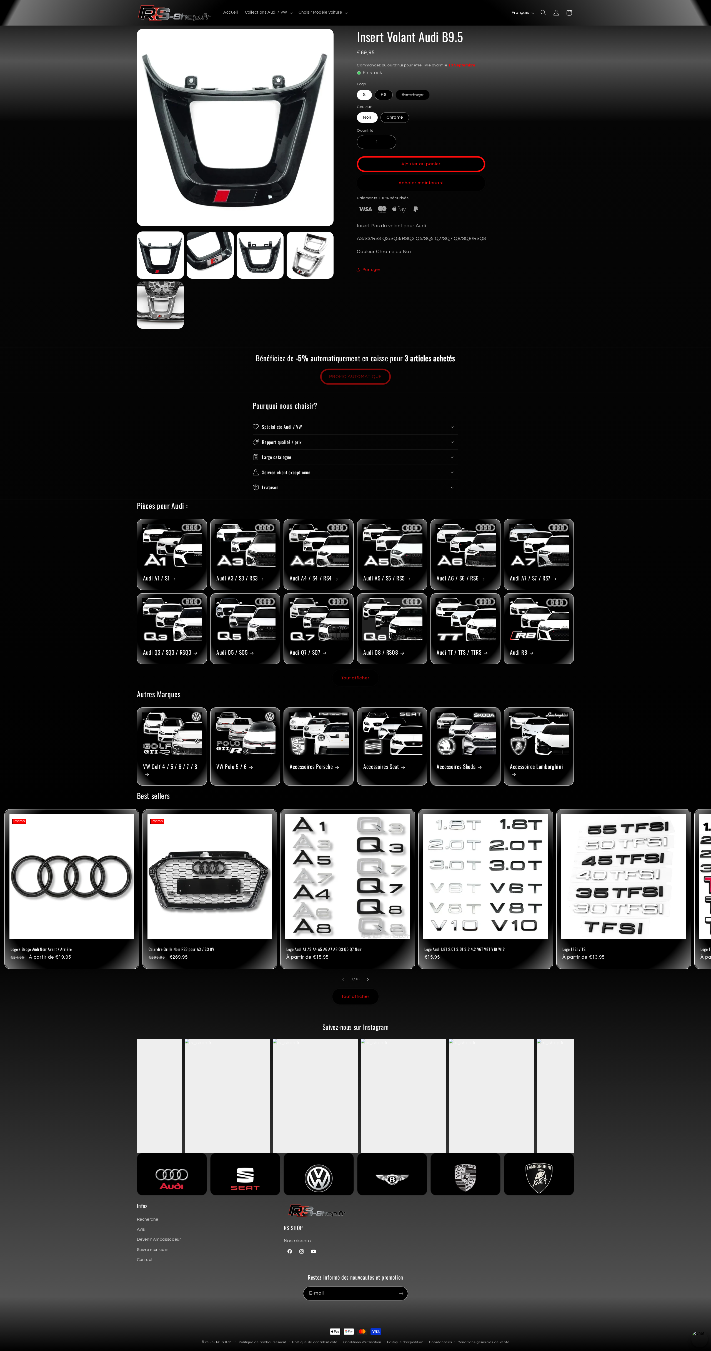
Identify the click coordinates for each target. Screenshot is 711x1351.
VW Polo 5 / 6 (231, 766)
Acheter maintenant (421, 183)
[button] (268, 13)
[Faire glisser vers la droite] (368, 979)
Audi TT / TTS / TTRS (459, 652)
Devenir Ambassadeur (159, 1239)
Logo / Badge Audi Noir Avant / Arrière (41, 949)
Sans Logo (415, 96)
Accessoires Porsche (311, 766)
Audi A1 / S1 (156, 578)
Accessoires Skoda (456, 766)
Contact (145, 1260)
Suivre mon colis (153, 1250)
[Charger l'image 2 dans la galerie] (210, 255)
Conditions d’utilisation (362, 1342)
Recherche (147, 1219)
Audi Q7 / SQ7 (305, 652)
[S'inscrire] (401, 1293)
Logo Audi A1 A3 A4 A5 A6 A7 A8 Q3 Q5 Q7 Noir (324, 949)
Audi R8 (518, 652)
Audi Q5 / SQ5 (232, 652)
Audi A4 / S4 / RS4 (311, 578)
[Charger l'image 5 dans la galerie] (310, 255)
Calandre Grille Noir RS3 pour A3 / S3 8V (181, 949)
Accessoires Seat (381, 766)
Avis (141, 1229)
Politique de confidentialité (314, 1342)
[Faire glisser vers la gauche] (343, 979)
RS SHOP (223, 1341)
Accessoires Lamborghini (536, 767)
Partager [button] (371, 270)
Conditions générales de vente (483, 1342)
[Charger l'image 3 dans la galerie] (260, 255)
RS (384, 95)
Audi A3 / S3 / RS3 (237, 578)
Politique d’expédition (405, 1342)
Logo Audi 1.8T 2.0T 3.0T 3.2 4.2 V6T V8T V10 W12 (464, 949)
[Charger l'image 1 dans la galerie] (160, 255)
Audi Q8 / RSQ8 (380, 652)
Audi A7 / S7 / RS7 (530, 578)
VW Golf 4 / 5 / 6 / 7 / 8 (170, 767)
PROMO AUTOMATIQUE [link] (355, 376)
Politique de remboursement (263, 1342)
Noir (367, 117)
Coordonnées (440, 1342)
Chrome (395, 117)
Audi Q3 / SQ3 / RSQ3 (167, 652)
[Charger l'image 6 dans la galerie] (160, 304)
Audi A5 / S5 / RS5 (384, 578)
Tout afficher (355, 678)
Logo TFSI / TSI (574, 949)
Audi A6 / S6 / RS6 (458, 578)
